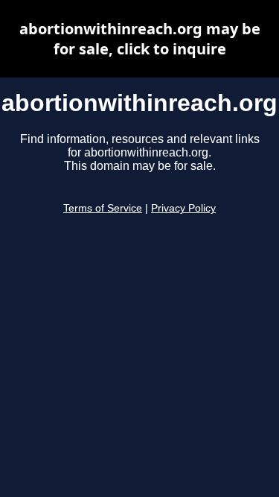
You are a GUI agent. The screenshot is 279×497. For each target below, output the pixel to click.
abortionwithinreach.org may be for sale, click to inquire (139, 39)
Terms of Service (102, 208)
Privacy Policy (183, 208)
